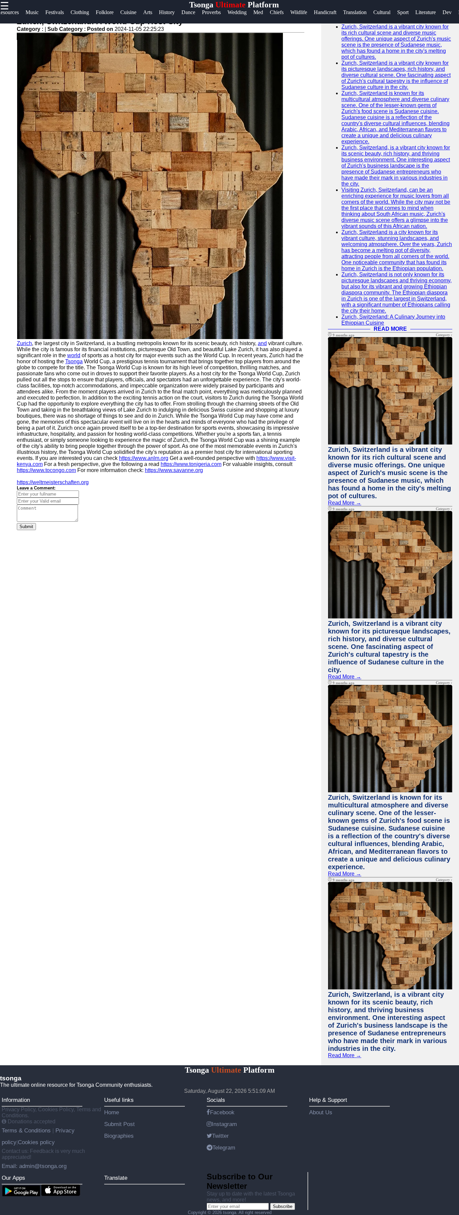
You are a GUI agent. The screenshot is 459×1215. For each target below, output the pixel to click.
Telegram (223, 1147)
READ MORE (390, 329)
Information (16, 1099)
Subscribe (282, 1206)
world (73, 355)
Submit (26, 526)
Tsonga (74, 361)
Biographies (119, 1135)
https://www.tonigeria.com (191, 464)
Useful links (119, 1099)
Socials (216, 1099)
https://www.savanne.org (174, 470)
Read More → (344, 503)
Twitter (220, 1135)
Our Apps (13, 1177)
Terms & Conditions (27, 1130)
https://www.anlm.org (143, 458)
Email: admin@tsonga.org (34, 1166)
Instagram (224, 1124)
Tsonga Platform (234, 4)
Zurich (24, 343)
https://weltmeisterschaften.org (53, 482)
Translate (115, 1177)
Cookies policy (36, 1142)
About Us (320, 1112)
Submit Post (119, 1124)
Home (111, 1112)
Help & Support (328, 1099)
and (262, 343)
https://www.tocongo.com (46, 470)
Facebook (222, 1112)
